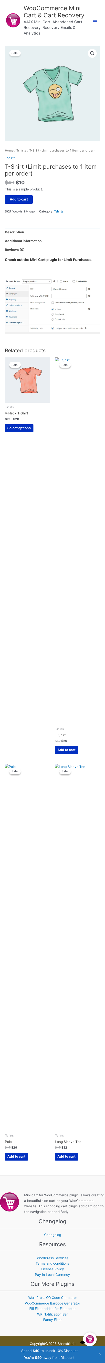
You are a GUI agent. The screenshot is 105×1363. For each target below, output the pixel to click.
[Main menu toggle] (95, 20)
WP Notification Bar (52, 1314)
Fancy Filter (52, 1320)
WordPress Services (52, 1258)
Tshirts (21, 150)
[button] (92, 53)
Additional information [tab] (23, 241)
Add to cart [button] (66, 750)
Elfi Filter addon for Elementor (52, 1309)
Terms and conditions (52, 1263)
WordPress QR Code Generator (52, 1298)
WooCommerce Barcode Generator (52, 1303)
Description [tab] (14, 232)
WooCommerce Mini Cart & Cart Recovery (54, 11)
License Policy (52, 1269)
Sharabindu (66, 1344)
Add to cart (19, 199)
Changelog (52, 1235)
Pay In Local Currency (52, 1275)
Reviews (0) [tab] (15, 250)
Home (9, 150)
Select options (19, 428)
